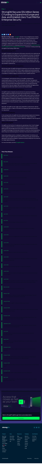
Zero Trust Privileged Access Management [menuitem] (4, 438)
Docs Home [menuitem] (12, 436)
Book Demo (21, 418)
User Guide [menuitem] (12, 437)
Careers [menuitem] (26, 441)
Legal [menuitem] (26, 446)
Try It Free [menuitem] (34, 436)
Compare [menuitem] (4, 451)
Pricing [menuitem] (3, 448)
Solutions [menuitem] (4, 441)
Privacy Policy (29, 458)
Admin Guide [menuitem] (12, 439)
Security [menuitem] (26, 444)
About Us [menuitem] (26, 436)
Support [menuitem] (26, 439)
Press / (3, 9)
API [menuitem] (10, 441)
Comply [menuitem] (18, 444)
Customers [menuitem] (4, 450)
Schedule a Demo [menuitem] (34, 440)
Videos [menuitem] (18, 443)
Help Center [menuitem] (27, 437)
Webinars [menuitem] (19, 439)
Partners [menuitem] (26, 443)
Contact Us (34, 437)
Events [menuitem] (18, 441)
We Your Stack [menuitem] (4, 446)
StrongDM (17, 36)
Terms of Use (36, 458)
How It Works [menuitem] (4, 443)
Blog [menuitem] (18, 436)
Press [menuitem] (26, 448)
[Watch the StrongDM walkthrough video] (21, 402)
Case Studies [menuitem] (19, 437)
